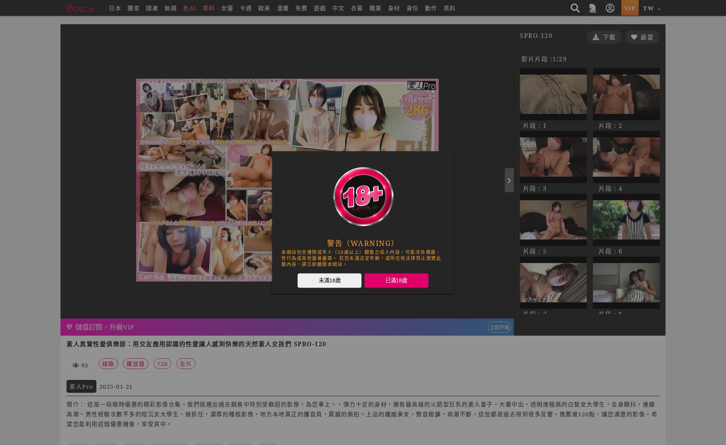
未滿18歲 (330, 280)
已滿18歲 (396, 280)
